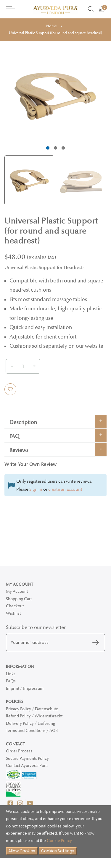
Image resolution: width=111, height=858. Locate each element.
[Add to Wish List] (10, 389)
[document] (55, 831)
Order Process (19, 751)
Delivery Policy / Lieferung (30, 723)
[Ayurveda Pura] (55, 10)
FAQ (14, 436)
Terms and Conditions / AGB (32, 730)
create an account (65, 489)
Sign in (35, 489)
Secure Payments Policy (27, 758)
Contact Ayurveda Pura (27, 765)
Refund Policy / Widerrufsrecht (34, 716)
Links (10, 673)
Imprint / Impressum (25, 688)
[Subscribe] (97, 643)
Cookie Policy (59, 840)
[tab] (55, 422)
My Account (17, 591)
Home (51, 26)
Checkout (15, 605)
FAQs (11, 681)
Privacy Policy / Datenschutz (32, 708)
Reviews (18, 450)
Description (23, 422)
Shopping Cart (19, 598)
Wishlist (13, 613)
